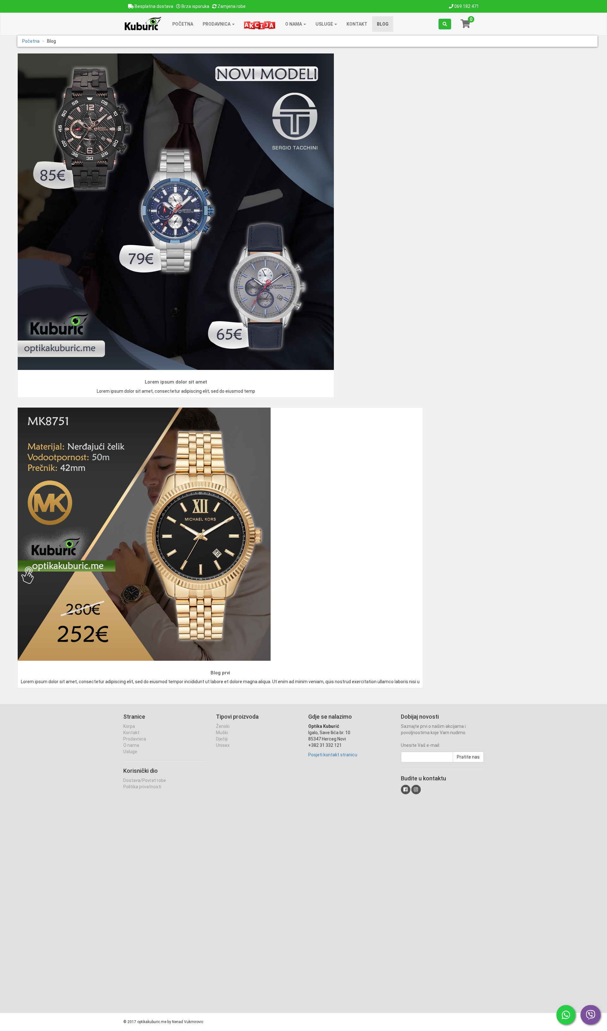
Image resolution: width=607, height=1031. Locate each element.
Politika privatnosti (142, 786)
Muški (222, 732)
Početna (182, 24)
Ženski (223, 726)
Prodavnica (217, 24)
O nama (294, 24)
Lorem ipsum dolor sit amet (176, 382)
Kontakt (356, 24)
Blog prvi (220, 673)
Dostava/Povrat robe (144, 780)
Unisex (223, 745)
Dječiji (222, 738)
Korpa (129, 726)
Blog (383, 24)
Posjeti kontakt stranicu (332, 754)
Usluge (325, 24)
